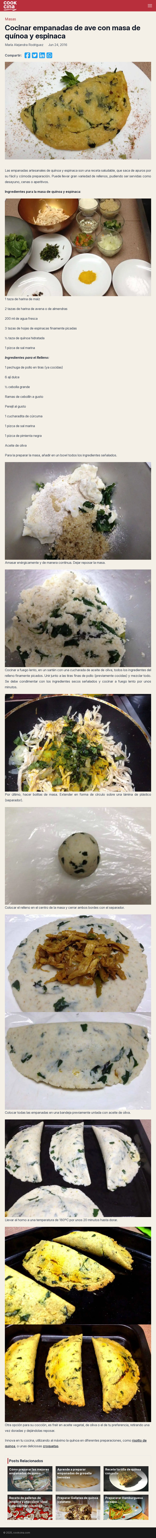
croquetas (50, 1446)
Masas (10, 19)
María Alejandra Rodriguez (24, 45)
